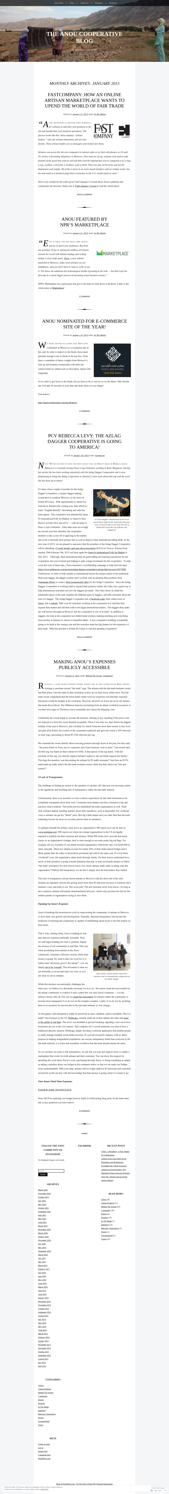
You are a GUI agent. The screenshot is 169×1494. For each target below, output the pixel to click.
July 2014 (42, 1319)
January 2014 (43, 1341)
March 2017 (43, 1266)
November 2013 (44, 1348)
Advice (41, 1385)
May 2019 (42, 1248)
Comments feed (44, 1455)
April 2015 (42, 1294)
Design (41, 1400)
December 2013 (44, 1345)
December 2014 (44, 1302)
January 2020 (43, 1237)
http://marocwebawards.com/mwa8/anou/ (57, 402)
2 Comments (84, 296)
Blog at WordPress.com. (65, 1484)
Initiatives (42, 1411)
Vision (40, 1425)
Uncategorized (43, 1421)
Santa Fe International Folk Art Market (106, 552)
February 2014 (44, 1337)
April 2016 (42, 1283)
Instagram (98, 3)
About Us (84, 3)
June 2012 (42, 1366)
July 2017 (42, 1258)
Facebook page (97, 599)
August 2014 (43, 1316)
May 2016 (42, 1280)
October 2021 (43, 1208)
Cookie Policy (44, 1489)
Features (41, 1403)
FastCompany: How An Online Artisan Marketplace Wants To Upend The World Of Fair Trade (84, 100)
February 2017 (44, 1269)
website (54, 603)
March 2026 (43, 1190)
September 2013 (44, 1355)
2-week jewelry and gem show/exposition (76, 548)
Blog (72, 3)
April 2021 (42, 1222)
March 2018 (43, 1255)
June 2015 (42, 1291)
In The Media (100, 114)
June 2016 (42, 1276)
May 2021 (42, 1219)
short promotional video (77, 582)
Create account (44, 1444)
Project (41, 1418)
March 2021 (43, 1226)
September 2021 (44, 1212)
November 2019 (44, 1240)
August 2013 (43, 1359)
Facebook (113, 3)
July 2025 (42, 1201)
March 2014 (43, 1334)
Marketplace (58, 288)
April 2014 (42, 1330)
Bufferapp (73, 1018)
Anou (66, 258)
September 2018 (44, 1251)
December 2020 (44, 1230)
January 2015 (43, 1298)
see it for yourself (53, 967)
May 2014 (42, 1327)
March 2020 (43, 1233)
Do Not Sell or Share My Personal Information (94, 1484)
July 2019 (42, 1244)
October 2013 (43, 1352)
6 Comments (84, 1110)
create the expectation (82, 997)
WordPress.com (44, 1459)
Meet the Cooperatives (47, 1414)
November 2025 (44, 1194)
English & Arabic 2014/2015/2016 (54, 1089)
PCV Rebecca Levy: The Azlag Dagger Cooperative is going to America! (84, 441)
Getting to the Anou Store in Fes (113, 1159)
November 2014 (44, 1305)
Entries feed (42, 1451)
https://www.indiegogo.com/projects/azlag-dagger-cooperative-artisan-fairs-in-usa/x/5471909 (82, 569)
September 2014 (44, 1312)
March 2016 (43, 1287)
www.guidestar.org (47, 832)
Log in (40, 1448)
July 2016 (42, 1273)
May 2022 (42, 1204)
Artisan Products (44, 1389)
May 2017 (42, 1262)
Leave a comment (84, 194)
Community (100, 455)
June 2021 (42, 1215)
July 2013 (42, 1363)
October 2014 (43, 1309)
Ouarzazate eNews (46, 582)
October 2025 (43, 1197)
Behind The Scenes (94, 676)
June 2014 (42, 1323)
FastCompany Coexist (86, 186)
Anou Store (58, 3)
